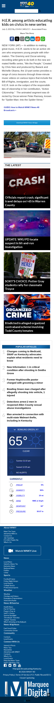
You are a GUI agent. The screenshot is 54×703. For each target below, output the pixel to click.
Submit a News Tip (11, 564)
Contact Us (8, 536)
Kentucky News (9, 566)
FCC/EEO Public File (11, 540)
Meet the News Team (11, 660)
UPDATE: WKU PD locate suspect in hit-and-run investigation (21, 243)
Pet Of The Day (9, 609)
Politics (6, 570)
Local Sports (8, 583)
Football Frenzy (9, 579)
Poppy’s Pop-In (9, 611)
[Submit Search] (40, 11)
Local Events (8, 639)
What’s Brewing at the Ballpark (15, 622)
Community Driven (11, 630)
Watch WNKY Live (25, 550)
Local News (8, 562)
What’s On (8, 542)
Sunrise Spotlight (10, 615)
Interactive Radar (10, 600)
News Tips (8, 648)
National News (9, 568)
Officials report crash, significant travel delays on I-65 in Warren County (26, 201)
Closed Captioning (27, 678)
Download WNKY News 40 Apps (27, 123)
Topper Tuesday (10, 620)
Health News (8, 607)
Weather (7, 594)
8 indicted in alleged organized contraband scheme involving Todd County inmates (25, 326)
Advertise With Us (10, 534)
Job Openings (9, 538)
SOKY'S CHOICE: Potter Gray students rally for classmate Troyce (24, 285)
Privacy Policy (8, 675)
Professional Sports (11, 588)
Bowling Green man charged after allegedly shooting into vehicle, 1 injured (26, 392)
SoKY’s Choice (9, 613)
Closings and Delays (11, 596)
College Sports (9, 585)
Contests (7, 637)
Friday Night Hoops (11, 581)
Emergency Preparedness (13, 598)
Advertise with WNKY (12, 652)
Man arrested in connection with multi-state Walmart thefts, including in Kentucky (25, 417)
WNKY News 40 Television (27, 4)
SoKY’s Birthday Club (11, 663)
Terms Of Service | (23, 675)
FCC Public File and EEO (40, 675)
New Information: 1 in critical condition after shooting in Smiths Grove (26, 370)
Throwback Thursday (12, 618)
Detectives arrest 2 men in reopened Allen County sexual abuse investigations (24, 404)
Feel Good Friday (10, 628)
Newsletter (8, 650)
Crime (6, 573)
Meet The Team (9, 531)
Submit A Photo (9, 645)
